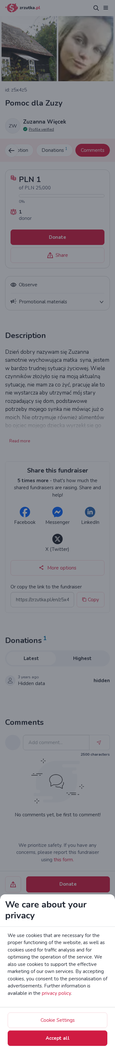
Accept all (58, 1038)
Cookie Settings (58, 1020)
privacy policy (56, 993)
